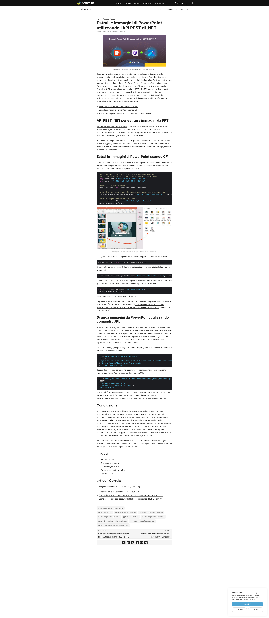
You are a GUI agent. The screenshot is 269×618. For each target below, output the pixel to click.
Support (137, 3)
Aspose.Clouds (109, 19)
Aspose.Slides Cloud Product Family (110, 508)
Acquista (128, 3)
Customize (239, 610)
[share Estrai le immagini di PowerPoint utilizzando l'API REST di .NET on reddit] (132, 543)
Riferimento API (107, 459)
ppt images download (130, 517)
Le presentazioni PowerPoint (146, 77)
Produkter (118, 3)
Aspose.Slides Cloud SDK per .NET (112, 126)
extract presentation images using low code (113, 525)
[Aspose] (85, 3)
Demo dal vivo (107, 474)
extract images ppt (104, 512)
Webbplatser (147, 3)
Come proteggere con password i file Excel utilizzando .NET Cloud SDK (130, 499)
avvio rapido (111, 150)
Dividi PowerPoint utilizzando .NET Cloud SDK (119, 492)
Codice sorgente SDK (110, 466)
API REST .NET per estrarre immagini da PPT (118, 106)
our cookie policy (252, 599)
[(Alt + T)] (90, 9)
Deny (256, 610)
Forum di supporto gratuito (113, 470)
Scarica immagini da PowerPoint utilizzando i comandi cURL (125, 113)
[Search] (191, 3)
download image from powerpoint (151, 512)
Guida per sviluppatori (110, 463)
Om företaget (159, 3)
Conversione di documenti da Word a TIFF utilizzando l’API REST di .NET (131, 495)
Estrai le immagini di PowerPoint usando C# (118, 110)
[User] (186, 3)
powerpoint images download (125, 512)
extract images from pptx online (153, 517)
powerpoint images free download (142, 521)
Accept (248, 604)
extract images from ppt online (108, 517)
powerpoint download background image (112, 521)
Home (84, 9)
